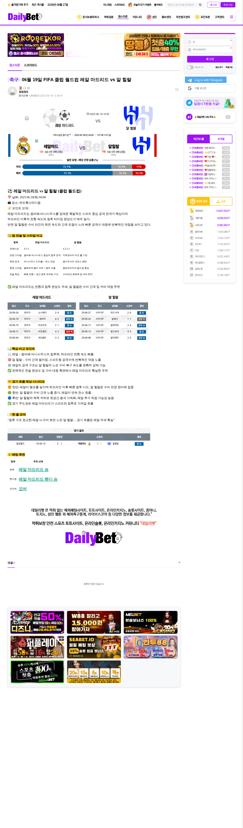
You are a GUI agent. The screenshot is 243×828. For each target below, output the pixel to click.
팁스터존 (14, 65)
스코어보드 (30, 65)
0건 (23, 95)
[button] (199, 139)
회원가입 (229, 67)
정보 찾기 (219, 67)
